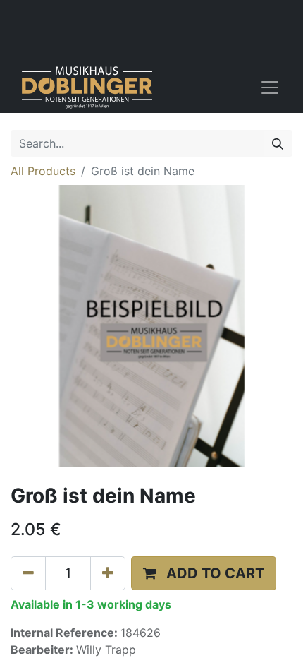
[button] (203, 573)
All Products (43, 171)
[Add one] (107, 573)
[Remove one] (28, 573)
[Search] (277, 143)
